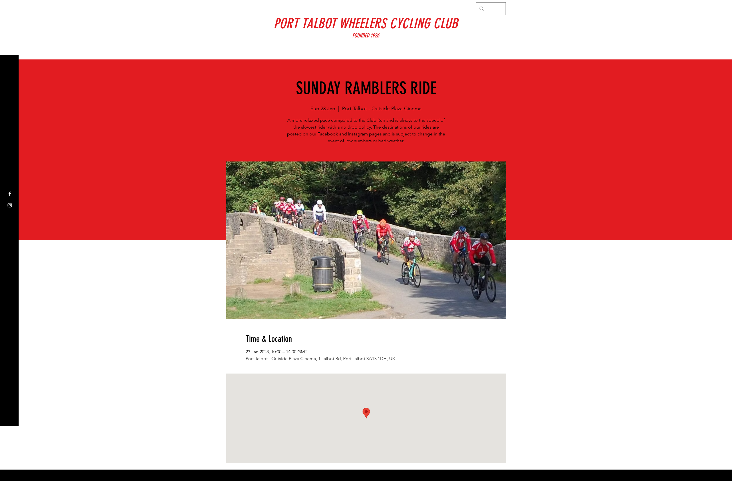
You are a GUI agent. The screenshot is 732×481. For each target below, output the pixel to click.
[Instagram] (10, 205)
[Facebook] (10, 194)
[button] (10, 8)
